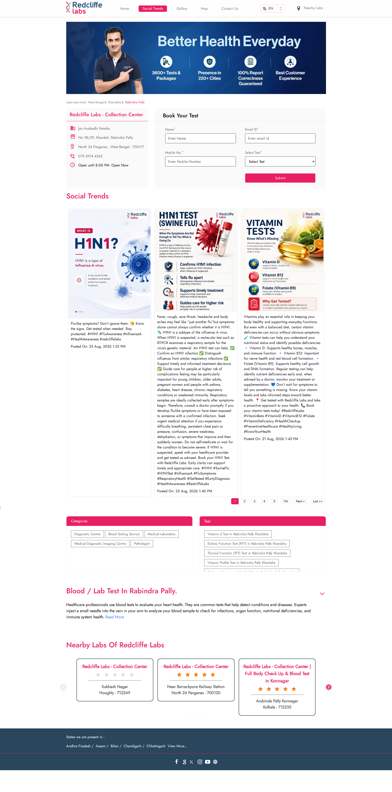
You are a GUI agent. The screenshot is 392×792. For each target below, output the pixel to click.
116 (285, 501)
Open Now (103, 165)
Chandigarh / (134, 746)
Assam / (102, 746)
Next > (300, 501)
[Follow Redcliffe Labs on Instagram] (200, 762)
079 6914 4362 (90, 156)
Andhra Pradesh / (79, 746)
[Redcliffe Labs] (84, 8)
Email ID (252, 129)
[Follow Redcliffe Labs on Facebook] (177, 762)
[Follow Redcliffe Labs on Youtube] (207, 762)
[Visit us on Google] (184, 762)
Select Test (253, 152)
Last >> (318, 501)
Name (170, 129)
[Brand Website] (215, 762)
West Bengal (96, 102)
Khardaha (114, 102)
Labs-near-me (75, 102)
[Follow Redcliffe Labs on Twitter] (192, 762)
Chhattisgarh (156, 746)
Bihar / (116, 746)
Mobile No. (174, 152)
